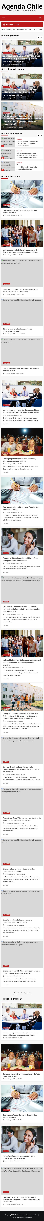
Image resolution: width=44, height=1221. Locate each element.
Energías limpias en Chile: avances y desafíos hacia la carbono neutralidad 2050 (27, 167)
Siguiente (27, 993)
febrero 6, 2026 (19, 254)
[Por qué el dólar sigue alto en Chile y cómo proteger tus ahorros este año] (22, 541)
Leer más (5, 424)
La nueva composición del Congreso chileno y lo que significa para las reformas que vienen (20, 92)
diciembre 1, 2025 (19, 294)
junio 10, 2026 (18, 98)
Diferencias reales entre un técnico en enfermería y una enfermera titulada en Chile (27, 143)
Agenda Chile (22, 6)
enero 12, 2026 (19, 127)
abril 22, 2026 (18, 215)
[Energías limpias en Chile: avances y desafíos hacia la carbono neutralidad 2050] (8, 166)
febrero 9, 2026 (19, 614)
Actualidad (7, 86)
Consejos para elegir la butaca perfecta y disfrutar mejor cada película (18, 59)
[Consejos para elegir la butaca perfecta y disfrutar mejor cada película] (22, 442)
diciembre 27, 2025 (20, 774)
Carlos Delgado (9, 64)
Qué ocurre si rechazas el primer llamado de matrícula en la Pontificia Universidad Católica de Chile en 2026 (21, 609)
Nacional (19, 139)
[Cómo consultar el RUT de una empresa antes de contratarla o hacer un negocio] (22, 954)
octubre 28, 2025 (19, 373)
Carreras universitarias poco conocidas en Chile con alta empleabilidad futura (27, 155)
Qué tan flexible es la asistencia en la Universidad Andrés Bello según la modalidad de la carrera (21, 769)
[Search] (40, 18)
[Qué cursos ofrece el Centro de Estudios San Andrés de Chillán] (22, 194)
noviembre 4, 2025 (20, 333)
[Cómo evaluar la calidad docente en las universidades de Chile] (22, 312)
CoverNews (16, 1218)
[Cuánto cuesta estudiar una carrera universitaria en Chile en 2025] (22, 352)
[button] (3, 18)
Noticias (6, 53)
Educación (7, 205)
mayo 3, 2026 (18, 64)
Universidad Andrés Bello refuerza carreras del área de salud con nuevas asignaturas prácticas (22, 662)
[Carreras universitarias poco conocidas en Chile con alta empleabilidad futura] (8, 154)
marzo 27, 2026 (19, 563)
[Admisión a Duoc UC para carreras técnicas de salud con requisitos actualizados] (22, 273)
